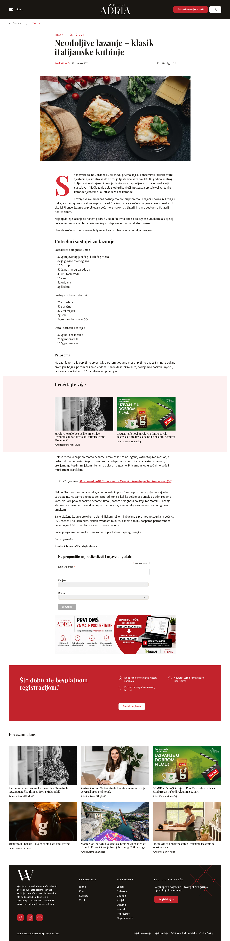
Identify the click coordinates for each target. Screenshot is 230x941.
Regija (61, 593)
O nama (121, 904)
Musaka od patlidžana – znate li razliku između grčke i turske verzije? (125, 481)
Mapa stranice (125, 918)
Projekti (121, 900)
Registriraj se (166, 899)
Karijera (62, 580)
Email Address (66, 566)
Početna (15, 23)
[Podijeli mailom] (174, 63)
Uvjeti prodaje (161, 933)
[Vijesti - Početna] (115, 9)
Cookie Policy (206, 933)
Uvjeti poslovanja (142, 933)
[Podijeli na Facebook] (157, 63)
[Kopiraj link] (168, 63)
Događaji (122, 895)
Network (122, 891)
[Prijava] (215, 9)
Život (36, 23)
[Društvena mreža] (20, 917)
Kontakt (122, 909)
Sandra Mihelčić (62, 63)
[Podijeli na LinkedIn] (163, 63)
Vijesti (120, 886)
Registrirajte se (132, 706)
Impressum (123, 913)
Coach (82, 891)
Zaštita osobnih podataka (184, 933)
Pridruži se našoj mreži (191, 9)
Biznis (82, 886)
